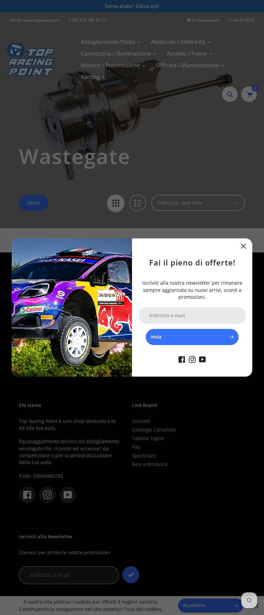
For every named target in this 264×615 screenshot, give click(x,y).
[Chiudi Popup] (243, 246)
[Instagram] (192, 359)
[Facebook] (181, 359)
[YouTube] (202, 359)
